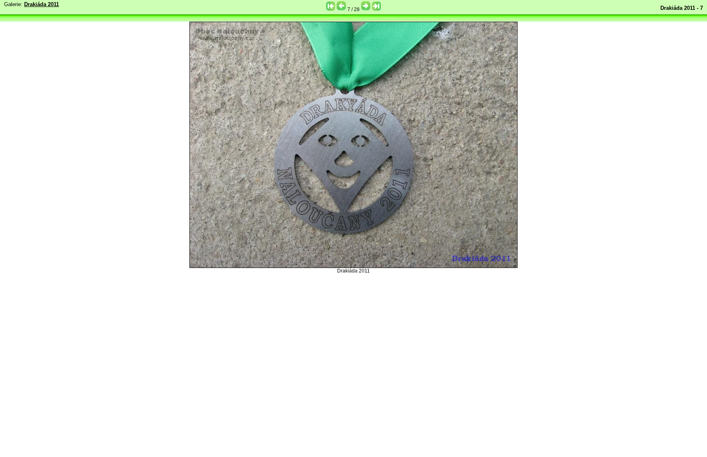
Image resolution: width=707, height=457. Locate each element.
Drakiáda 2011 (41, 4)
